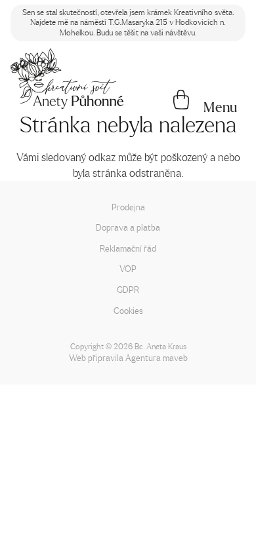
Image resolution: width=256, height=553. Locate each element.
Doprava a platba (128, 227)
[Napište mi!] (67, 78)
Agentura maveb (156, 357)
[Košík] (181, 101)
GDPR (128, 289)
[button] (220, 107)
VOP (128, 268)
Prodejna (128, 206)
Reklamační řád (128, 248)
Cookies (128, 310)
